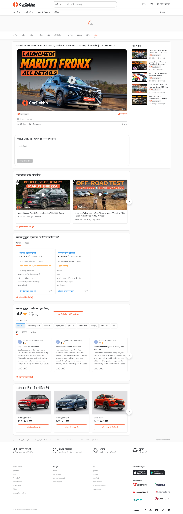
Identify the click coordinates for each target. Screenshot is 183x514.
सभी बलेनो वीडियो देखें (71, 427)
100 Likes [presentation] (22, 124)
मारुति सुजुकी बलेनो (62, 418)
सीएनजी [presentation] (18, 243)
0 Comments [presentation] (36, 124)
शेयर (125, 124)
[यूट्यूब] (156, 511)
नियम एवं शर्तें (16, 478)
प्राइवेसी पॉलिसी (17, 482)
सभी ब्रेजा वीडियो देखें (33, 427)
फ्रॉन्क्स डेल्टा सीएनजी (28, 253)
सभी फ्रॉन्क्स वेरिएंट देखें (23, 297)
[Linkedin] (169, 511)
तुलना (50, 291)
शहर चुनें (164, 12)
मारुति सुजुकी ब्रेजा (24, 418)
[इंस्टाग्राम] (163, 511)
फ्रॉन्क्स (15, 35)
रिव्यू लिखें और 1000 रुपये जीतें (68, 314)
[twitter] (151, 511)
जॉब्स (14, 474)
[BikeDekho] (140, 485)
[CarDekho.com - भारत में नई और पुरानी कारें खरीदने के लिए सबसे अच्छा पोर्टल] (24, 4)
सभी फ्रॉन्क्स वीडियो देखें (23, 227)
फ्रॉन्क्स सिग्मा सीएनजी (66, 253)
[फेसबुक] (145, 511)
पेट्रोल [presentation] (27, 243)
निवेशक (15, 489)
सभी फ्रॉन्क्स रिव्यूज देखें (23, 377)
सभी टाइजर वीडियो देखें (109, 427)
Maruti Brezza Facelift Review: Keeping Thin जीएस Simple (41, 213)
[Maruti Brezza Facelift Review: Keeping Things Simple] (43, 195)
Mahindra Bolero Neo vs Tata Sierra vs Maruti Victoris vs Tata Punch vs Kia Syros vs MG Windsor (100, 214)
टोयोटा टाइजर (98, 418)
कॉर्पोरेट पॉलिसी (17, 486)
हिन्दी (143, 4)
